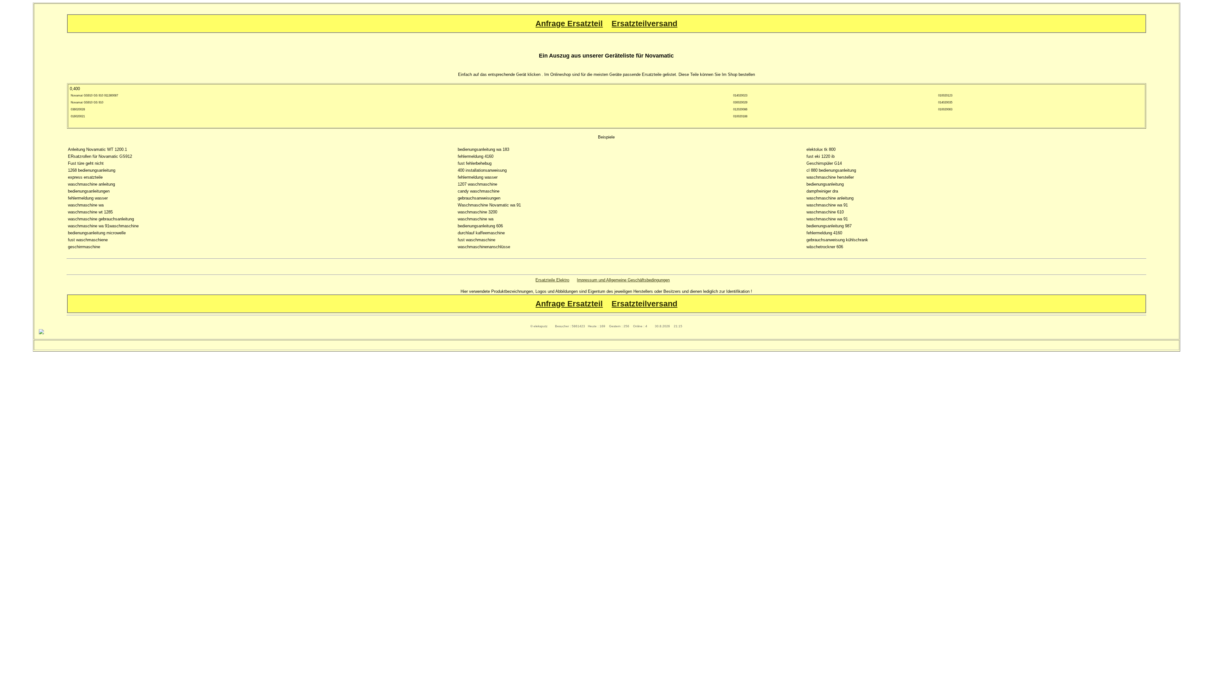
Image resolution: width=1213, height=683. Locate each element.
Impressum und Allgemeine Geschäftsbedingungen (623, 280)
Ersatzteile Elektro (552, 280)
